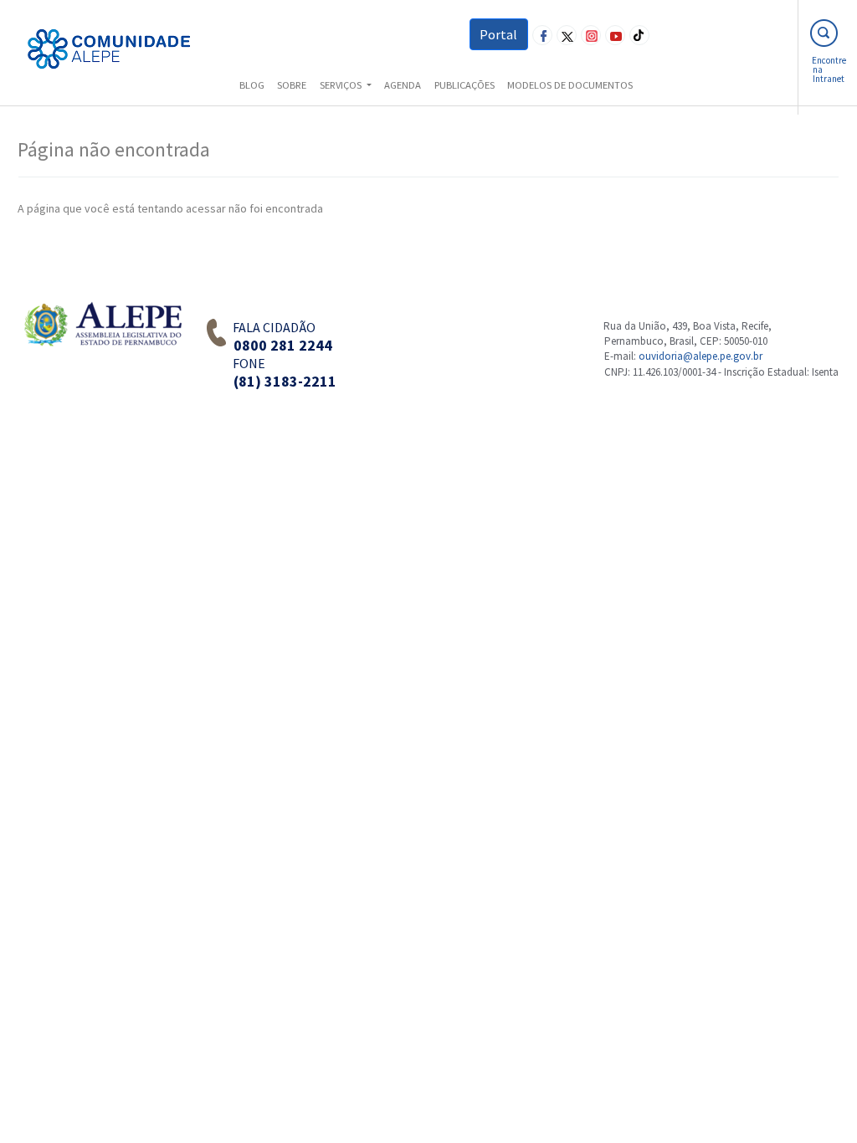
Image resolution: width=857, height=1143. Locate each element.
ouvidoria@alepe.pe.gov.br (700, 356)
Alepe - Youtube (615, 35)
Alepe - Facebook (542, 35)
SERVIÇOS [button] (342, 85)
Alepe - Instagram (591, 35)
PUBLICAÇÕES (464, 85)
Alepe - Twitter (567, 35)
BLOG (251, 85)
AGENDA (402, 85)
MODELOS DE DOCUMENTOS (570, 85)
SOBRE (291, 85)
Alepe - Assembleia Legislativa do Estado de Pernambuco (102, 340)
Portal (498, 34)
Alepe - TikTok (639, 35)
